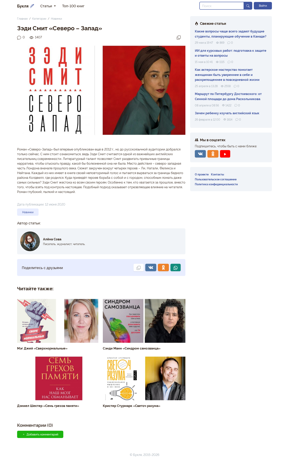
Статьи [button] (46, 5)
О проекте (202, 174)
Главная (22, 18)
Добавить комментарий (42, 434)
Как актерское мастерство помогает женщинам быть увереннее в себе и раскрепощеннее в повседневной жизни (227, 74)
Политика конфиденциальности (216, 184)
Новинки (56, 18)
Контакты (217, 174)
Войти (263, 5)
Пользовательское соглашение (216, 179)
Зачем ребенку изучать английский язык (227, 113)
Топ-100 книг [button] (73, 5)
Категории (39, 18)
